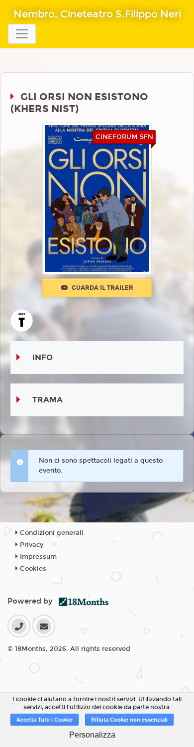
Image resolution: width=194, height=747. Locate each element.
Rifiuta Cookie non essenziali (129, 720)
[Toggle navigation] (22, 34)
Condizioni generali (51, 533)
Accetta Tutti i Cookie (44, 720)
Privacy (30, 545)
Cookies (32, 569)
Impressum (37, 557)
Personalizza (92, 735)
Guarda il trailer (101, 287)
